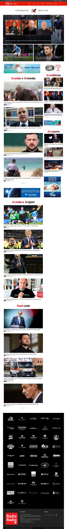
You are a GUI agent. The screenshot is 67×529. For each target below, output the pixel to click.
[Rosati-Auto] (22, 483)
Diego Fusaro (7, 355)
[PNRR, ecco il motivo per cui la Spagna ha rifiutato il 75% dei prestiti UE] (23, 393)
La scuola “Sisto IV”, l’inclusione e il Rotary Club (52, 157)
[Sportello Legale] (33, 492)
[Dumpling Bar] (56, 427)
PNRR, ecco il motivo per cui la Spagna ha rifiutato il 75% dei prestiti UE (21, 404)
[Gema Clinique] (45, 437)
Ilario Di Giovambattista (9, 300)
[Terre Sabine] (56, 492)
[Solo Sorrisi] (56, 483)
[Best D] (45, 418)
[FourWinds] (22, 437)
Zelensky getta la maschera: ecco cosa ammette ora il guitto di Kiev (20, 354)
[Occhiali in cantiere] (22, 465)
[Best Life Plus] (11, 427)
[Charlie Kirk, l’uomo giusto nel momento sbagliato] (53, 95)
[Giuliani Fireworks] (56, 437)
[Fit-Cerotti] (11, 437)
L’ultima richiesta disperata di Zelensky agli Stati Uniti (17, 153)
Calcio (5, 227)
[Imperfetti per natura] (56, 446)
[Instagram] (55, 0)
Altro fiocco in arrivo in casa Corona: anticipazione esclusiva (53, 145)
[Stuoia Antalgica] (45, 492)
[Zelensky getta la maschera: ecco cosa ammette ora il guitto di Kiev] (23, 343)
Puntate (42, 3)
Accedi (6, 0)
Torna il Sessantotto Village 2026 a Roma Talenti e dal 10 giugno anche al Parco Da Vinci (53, 171)
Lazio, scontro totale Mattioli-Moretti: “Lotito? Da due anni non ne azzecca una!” (23, 274)
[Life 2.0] (11, 455)
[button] (60, 3)
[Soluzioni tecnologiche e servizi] (11, 492)
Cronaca (5, 381)
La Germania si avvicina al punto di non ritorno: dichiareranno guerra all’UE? (22, 329)
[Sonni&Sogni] (22, 492)
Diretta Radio (10, 0)
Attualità (5, 130)
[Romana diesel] (11, 483)
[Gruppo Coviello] (22, 446)
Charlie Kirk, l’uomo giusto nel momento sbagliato (53, 101)
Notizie (5, 55)
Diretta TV (14, 0)
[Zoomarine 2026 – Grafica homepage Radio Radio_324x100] (52, 126)
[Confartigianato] (33, 427)
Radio (29, 3)
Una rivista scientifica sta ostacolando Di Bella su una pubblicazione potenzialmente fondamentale (53, 115)
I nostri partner (49, 3)
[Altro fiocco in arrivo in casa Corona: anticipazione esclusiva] (53, 138)
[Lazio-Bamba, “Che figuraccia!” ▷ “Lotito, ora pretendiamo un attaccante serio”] (23, 288)
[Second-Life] (45, 483)
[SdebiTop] (33, 483)
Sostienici (55, 3)
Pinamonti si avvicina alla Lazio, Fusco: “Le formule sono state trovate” (21, 226)
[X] (59, 0)
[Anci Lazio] (11, 418)
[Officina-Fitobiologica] (45, 465)
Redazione (8, 130)
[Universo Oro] (11, 502)
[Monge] (56, 455)
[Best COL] (33, 418)
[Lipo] (22, 455)
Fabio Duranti (6, 42)
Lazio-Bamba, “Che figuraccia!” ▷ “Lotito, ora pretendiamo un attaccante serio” (23, 299)
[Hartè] (33, 446)
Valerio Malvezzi (8, 405)
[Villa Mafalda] (22, 502)
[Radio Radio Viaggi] (56, 474)
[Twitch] (57, 0)
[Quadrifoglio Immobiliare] (45, 474)
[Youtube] (60, 0)
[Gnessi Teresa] (11, 446)
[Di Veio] (45, 427)
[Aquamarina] (22, 418)
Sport (38, 3)
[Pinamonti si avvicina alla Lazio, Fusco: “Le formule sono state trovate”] (23, 215)
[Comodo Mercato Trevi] (22, 427)
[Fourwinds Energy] (33, 437)
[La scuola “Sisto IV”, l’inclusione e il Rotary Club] (53, 152)
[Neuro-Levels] (11, 465)
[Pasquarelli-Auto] (11, 474)
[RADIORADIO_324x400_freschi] (52, 198)
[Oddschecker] (33, 465)
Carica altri (23, 183)
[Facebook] (54, 0)
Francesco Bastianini (9, 251)
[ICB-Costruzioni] (45, 446)
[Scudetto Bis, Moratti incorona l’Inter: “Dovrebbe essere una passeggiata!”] (23, 239)
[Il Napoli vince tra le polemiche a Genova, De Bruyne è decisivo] (18, 52)
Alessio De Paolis (8, 180)
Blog (4, 355)
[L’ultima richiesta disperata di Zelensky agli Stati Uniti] (23, 142)
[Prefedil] (22, 474)
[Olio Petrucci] (56, 465)
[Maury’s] (33, 455)
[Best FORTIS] (56, 418)
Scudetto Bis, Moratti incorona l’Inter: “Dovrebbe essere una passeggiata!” (22, 250)
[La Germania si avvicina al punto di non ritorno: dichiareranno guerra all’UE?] (23, 318)
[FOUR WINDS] (22, 198)
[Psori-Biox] (33, 474)
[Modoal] (45, 455)
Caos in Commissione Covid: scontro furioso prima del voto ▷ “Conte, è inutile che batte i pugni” (53, 88)
